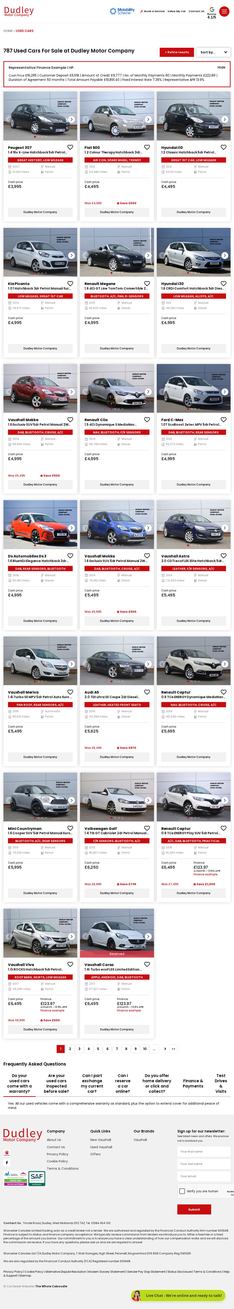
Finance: (199, 863)
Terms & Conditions (63, 1168)
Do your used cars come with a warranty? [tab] (19, 1083)
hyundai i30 (172, 283)
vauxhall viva (21, 964)
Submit (194, 1209)
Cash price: (16, 182)
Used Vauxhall (101, 1147)
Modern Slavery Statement (107, 1272)
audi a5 (92, 692)
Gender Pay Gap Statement (146, 1272)
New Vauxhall (100, 1139)
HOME (8, 31)
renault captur (176, 692)
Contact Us (197, 11)
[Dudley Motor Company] (19, 11)
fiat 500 (92, 147)
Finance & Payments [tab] (193, 1083)
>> (173, 1049)
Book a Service (154, 11)
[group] (40, 116)
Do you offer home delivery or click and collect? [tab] (157, 1083)
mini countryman (25, 828)
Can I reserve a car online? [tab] (122, 1083)
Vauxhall (140, 1139)
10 (145, 1049)
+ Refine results (177, 52)
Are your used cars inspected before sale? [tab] (56, 1083)
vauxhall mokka (23, 419)
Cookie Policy (57, 1161)
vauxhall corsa (99, 964)
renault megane (100, 283)
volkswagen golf (101, 828)
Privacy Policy (57, 1154)
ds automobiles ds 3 (27, 556)
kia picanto (18, 283)
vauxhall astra (175, 556)
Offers (95, 1154)
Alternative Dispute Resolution (66, 1272)
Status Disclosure (180, 1272)
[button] (71, 119)
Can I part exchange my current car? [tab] (92, 1083)
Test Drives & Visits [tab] (221, 1083)
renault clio (96, 419)
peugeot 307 (20, 147)
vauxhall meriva (23, 692)
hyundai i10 (172, 147)
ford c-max (172, 419)
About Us (54, 1139)
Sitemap (25, 1275)
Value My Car (177, 11)
